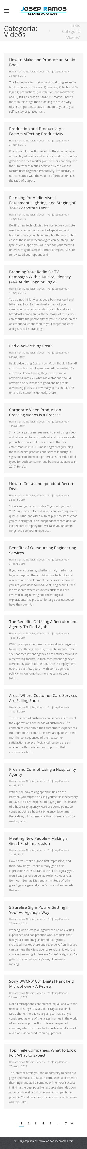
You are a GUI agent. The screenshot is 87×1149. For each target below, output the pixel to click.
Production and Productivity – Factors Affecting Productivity (36, 131)
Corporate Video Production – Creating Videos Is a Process (36, 412)
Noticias (30, 71)
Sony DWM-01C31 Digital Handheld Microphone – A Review (41, 984)
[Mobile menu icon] (6, 11)
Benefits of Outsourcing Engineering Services (42, 550)
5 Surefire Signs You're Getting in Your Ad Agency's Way (39, 910)
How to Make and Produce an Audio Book (42, 62)
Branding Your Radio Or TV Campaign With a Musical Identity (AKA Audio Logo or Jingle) (40, 277)
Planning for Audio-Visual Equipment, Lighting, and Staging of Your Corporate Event (42, 202)
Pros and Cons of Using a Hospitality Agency (42, 772)
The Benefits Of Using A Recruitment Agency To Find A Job (43, 624)
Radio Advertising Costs (30, 345)
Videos (41, 71)
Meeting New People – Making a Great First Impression (38, 841)
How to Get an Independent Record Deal (41, 486)
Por (57, 71)
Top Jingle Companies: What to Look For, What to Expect (42, 1053)
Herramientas (17, 71)
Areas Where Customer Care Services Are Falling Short (43, 698)
